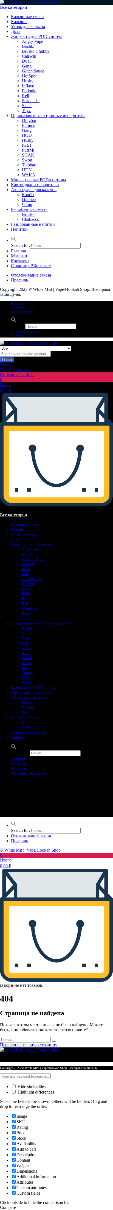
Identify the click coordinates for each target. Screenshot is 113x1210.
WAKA (28, 174)
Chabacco (30, 219)
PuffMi (28, 150)
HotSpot (29, 76)
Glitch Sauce (33, 71)
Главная (18, 251)
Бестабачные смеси (29, 209)
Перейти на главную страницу (28, 1044)
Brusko (28, 214)
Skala (27, 105)
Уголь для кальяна (28, 26)
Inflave (28, 85)
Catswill (29, 56)
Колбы (28, 194)
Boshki (28, 46)
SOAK (28, 155)
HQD (27, 135)
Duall (27, 61)
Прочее (29, 199)
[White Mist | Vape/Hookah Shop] (30, 2)
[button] (13, 240)
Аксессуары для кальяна (33, 189)
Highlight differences (35, 1092)
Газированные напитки (33, 224)
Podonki (29, 90)
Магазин (19, 255)
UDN (27, 170)
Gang (27, 66)
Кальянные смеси (27, 16)
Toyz (26, 110)
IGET (27, 145)
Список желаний (22, 311)
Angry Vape (32, 41)
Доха (15, 31)
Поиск (7, 360)
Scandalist (30, 100)
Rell (25, 95)
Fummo (28, 125)
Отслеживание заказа (31, 275)
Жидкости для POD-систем (36, 36)
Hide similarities (31, 1086)
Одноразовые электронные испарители (48, 115)
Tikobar (28, 165)
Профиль (19, 280)
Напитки (19, 229)
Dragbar (29, 120)
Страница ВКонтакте (31, 265)
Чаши (27, 204)
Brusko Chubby (36, 51)
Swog (27, 160)
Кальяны (19, 21)
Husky (27, 81)
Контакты (20, 260)
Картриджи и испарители (35, 184)
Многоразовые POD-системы (38, 179)
